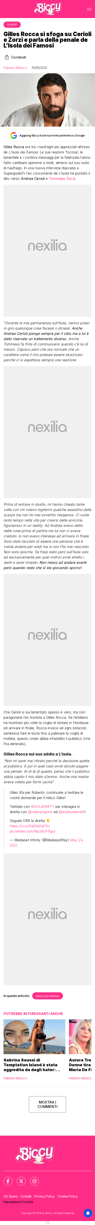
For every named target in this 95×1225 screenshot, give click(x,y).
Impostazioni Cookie (18, 1202)
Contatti (26, 1196)
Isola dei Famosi (47, 996)
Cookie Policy (67, 1196)
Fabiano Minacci (15, 68)
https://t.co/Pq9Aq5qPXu (30, 826)
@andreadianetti (72, 812)
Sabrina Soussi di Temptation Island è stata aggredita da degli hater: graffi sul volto (30, 1065)
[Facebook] (5, 1178)
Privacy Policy (44, 1196)
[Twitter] (18, 1178)
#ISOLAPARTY (42, 806)
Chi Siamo (11, 1196)
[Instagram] (32, 1178)
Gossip (12, 24)
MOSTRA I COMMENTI (47, 1104)
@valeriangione (40, 812)
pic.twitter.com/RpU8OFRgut (32, 831)
